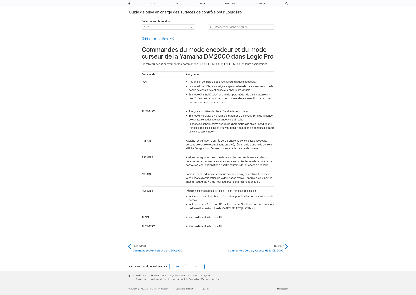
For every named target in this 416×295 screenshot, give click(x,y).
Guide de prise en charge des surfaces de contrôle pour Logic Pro (185, 12)
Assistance (141, 275)
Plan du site (204, 289)
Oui (177, 266)
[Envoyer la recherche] (211, 27)
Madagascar (282, 289)
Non (196, 266)
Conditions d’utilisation (185, 289)
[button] (286, 3)
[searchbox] (241, 27)
